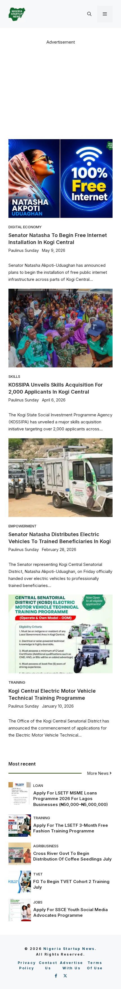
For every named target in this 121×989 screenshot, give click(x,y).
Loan (38, 785)
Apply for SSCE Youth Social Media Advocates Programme (70, 912)
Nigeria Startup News (69, 949)
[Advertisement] (60, 91)
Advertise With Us (71, 965)
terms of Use (95, 965)
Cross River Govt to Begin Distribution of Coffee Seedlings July (72, 856)
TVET (38, 874)
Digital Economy (25, 227)
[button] (89, 14)
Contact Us (48, 965)
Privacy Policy (27, 965)
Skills (14, 376)
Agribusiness (46, 846)
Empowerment (22, 526)
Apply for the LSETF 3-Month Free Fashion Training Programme (70, 828)
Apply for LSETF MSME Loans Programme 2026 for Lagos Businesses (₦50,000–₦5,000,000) (70, 798)
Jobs (37, 902)
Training (16, 682)
